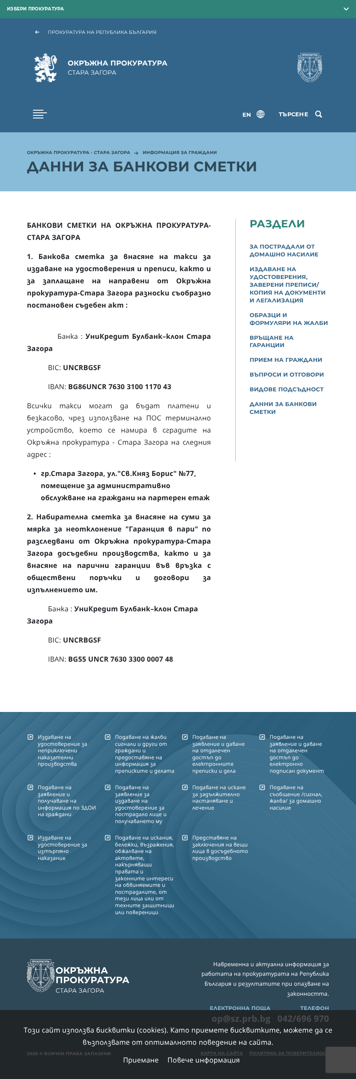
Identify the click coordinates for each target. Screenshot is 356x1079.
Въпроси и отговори (287, 374)
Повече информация (204, 1060)
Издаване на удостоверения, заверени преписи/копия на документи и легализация (288, 285)
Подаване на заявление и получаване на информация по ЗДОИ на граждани (67, 801)
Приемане (140, 1060)
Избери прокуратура (35, 9)
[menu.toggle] (40, 114)
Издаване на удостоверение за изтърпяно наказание (62, 847)
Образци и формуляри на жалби (289, 319)
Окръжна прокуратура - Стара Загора (78, 153)
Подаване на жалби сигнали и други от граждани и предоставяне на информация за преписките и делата (145, 753)
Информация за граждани (180, 153)
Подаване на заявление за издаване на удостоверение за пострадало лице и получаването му (141, 804)
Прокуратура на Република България (102, 32)
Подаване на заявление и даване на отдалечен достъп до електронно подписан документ (297, 753)
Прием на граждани (286, 360)
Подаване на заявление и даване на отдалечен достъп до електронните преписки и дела (218, 753)
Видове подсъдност (287, 389)
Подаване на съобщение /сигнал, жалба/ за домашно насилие (296, 797)
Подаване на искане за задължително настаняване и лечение (219, 797)
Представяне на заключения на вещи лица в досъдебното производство (220, 847)
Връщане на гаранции (271, 342)
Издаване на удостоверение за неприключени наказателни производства (62, 750)
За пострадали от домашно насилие (284, 250)
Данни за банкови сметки (283, 408)
